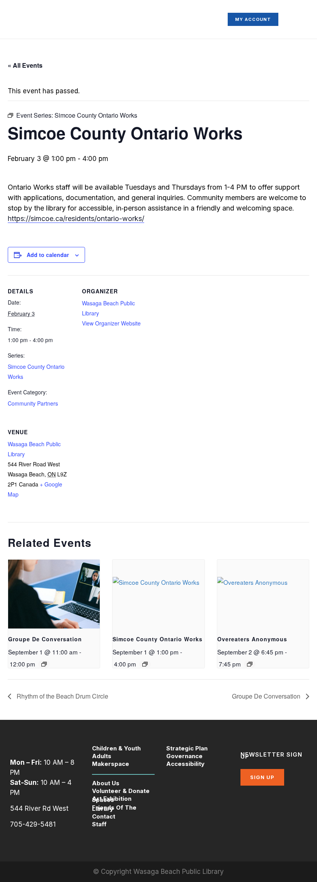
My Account (253, 19)
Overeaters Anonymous (252, 639)
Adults (101, 756)
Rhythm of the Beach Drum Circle (61, 696)
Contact (103, 816)
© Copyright (113, 871)
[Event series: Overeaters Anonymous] (249, 664)
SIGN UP (262, 777)
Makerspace (110, 763)
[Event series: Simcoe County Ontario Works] (145, 664)
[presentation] (54, 594)
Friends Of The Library (114, 808)
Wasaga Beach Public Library (178, 871)
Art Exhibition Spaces (111, 799)
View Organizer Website (111, 323)
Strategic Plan (187, 748)
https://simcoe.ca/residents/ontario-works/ (76, 218)
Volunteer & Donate (121, 790)
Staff (99, 824)
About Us (105, 783)
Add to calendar (48, 255)
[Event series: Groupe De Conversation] (44, 664)
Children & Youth (116, 748)
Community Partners (33, 403)
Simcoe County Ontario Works (157, 639)
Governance (184, 756)
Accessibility (185, 763)
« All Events (25, 65)
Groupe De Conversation (45, 639)
